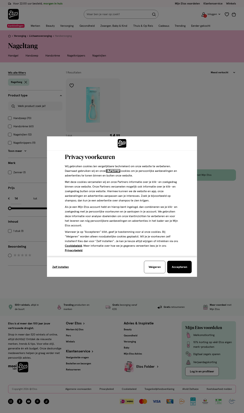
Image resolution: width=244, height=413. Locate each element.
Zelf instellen (60, 267)
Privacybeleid (73, 250)
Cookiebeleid (73, 245)
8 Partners (113, 171)
